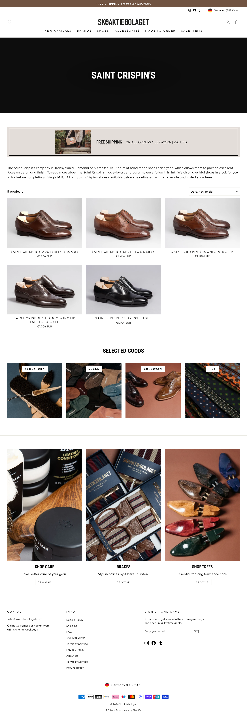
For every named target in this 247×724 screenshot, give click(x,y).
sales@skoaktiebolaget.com (24, 619)
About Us (72, 655)
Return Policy (74, 619)
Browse (123, 582)
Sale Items (192, 30)
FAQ (69, 631)
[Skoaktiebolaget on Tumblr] (161, 643)
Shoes (103, 30)
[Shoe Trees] (202, 505)
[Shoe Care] (44, 505)
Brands (84, 30)
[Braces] (123, 505)
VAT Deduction (76, 637)
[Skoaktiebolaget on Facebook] (154, 643)
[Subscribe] (196, 631)
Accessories (127, 30)
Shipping (71, 625)
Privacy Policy (75, 649)
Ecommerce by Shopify (128, 710)
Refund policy (75, 667)
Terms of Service (77, 643)
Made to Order (160, 30)
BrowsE (44, 582)
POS (108, 710)
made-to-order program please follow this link (140, 172)
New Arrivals (57, 30)
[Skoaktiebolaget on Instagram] (146, 643)
